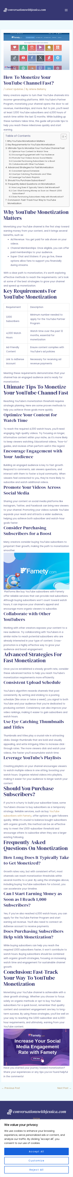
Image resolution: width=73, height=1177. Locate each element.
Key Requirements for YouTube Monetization (31, 144)
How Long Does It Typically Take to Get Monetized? (36, 187)
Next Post (64, 1088)
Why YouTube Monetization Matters (26, 141)
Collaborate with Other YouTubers (28, 164)
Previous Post (11, 1088)
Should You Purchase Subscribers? (26, 180)
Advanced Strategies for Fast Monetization (30, 167)
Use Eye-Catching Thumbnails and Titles (31, 174)
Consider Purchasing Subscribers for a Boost (33, 161)
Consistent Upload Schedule (25, 170)
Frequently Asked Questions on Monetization (31, 183)
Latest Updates (14, 89)
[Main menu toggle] (66, 10)
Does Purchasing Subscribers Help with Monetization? (37, 196)
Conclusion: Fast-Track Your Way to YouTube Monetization (32, 202)
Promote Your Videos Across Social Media (32, 157)
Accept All (36, 1151)
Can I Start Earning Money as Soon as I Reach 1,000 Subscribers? (37, 192)
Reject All (37, 1169)
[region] (36, 1148)
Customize (36, 1160)
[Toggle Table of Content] (62, 136)
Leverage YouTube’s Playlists (26, 177)
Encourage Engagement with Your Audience (33, 154)
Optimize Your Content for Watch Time (30, 151)
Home (36, 1118)
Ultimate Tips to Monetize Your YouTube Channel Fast (36, 148)
